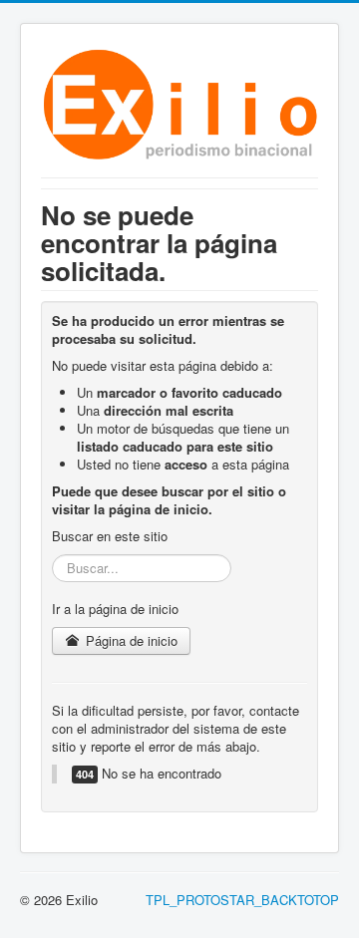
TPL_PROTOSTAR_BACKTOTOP (242, 899)
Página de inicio (130, 640)
